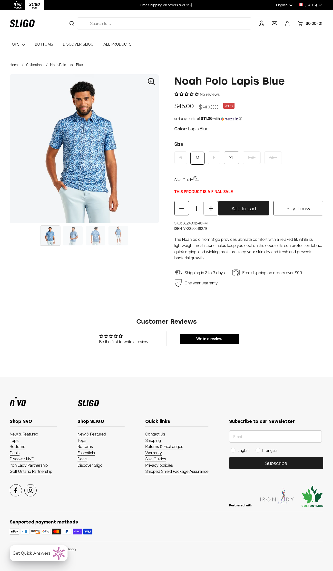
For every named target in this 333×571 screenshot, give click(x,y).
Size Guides (155, 458)
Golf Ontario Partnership (31, 471)
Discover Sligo (90, 465)
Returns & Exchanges (164, 446)
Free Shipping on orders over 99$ (166, 5)
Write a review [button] (209, 338)
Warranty (153, 452)
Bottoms (17, 446)
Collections (34, 64)
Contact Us (155, 433)
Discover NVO (22, 458)
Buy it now (298, 208)
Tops (14, 440)
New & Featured (24, 433)
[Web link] (17, 5)
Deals (15, 452)
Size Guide (183, 179)
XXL (251, 157)
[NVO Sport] (22, 23)
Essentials (86, 452)
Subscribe (276, 463)
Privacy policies (159, 465)
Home (14, 64)
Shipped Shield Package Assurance (176, 471)
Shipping (153, 440)
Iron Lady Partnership (29, 465)
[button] (308, 23)
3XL (273, 157)
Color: (191, 128)
